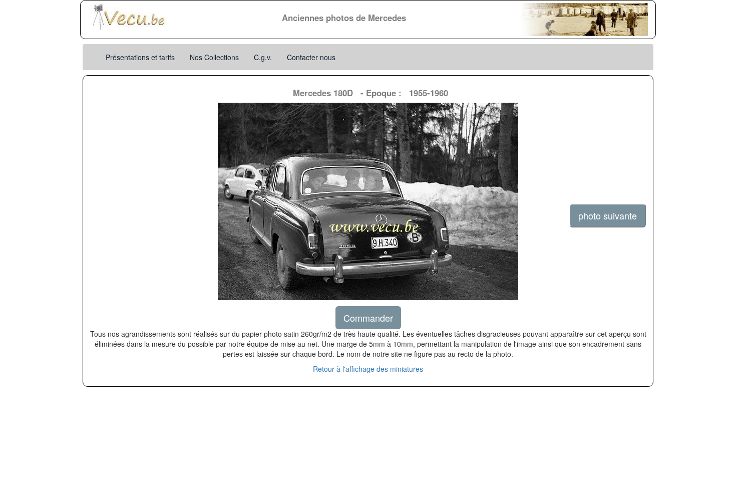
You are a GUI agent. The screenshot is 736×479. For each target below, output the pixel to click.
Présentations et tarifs (140, 57)
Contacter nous (311, 57)
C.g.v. (263, 57)
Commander (368, 317)
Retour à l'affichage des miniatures (368, 369)
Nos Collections (214, 57)
